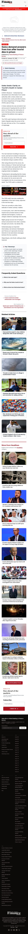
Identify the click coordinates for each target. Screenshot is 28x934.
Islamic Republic (6, 121)
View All (16, 771)
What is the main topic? (10, 277)
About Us (3, 737)
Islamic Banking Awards (7, 852)
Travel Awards (5, 878)
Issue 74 (17, 760)
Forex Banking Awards (19, 823)
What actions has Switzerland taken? (14, 287)
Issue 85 (17, 737)
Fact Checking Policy (6, 895)
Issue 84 (17, 739)
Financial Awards (5, 897)
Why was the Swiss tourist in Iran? (13, 282)
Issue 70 (17, 769)
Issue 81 (16, 745)
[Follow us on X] (19, 930)
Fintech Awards (18, 811)
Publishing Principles (6, 884)
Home (3, 38)
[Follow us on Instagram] (11, 930)
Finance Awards (18, 842)
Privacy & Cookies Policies (7, 749)
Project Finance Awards (7, 856)
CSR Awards (17, 797)
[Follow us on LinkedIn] (16, 930)
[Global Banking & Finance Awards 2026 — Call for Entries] (14, 191)
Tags (16, 927)
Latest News (4, 747)
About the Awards (5, 777)
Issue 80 (17, 747)
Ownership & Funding (6, 886)
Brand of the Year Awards (20, 781)
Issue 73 (17, 763)
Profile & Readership (6, 742)
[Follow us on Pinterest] (9, 930)
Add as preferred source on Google (13, 62)
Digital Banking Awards (20, 839)
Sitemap (12, 927)
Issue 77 (17, 754)
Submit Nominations (6, 784)
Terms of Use (4, 751)
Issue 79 (17, 750)
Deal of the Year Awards (20, 799)
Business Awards (18, 783)
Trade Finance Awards (6, 868)
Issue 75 (17, 758)
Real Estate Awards (6, 854)
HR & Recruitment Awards (7, 866)
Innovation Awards (19, 825)
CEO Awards (17, 793)
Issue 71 (16, 767)
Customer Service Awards (20, 795)
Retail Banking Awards (6, 905)
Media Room (4, 788)
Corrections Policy (5, 888)
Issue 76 (17, 756)
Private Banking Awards (7, 899)
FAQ (2, 790)
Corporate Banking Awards (20, 805)
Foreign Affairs (20, 101)
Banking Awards (18, 835)
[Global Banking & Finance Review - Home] (7, 2)
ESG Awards (17, 821)
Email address (5, 725)
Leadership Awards (6, 850)
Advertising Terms (5, 753)
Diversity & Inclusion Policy (7, 892)
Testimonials (4, 786)
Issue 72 (17, 765)
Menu (3, 5)
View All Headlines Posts (14, 682)
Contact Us (4, 745)
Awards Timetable (5, 779)
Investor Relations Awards (7, 847)
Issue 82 (17, 743)
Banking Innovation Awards (20, 837)
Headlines (8, 38)
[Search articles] (25, 2)
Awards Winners (5, 781)
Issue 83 (17, 741)
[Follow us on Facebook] (14, 930)
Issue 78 (17, 752)
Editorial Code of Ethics (6, 890)
